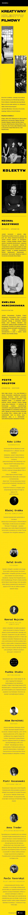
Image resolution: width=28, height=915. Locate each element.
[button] (13, 2)
